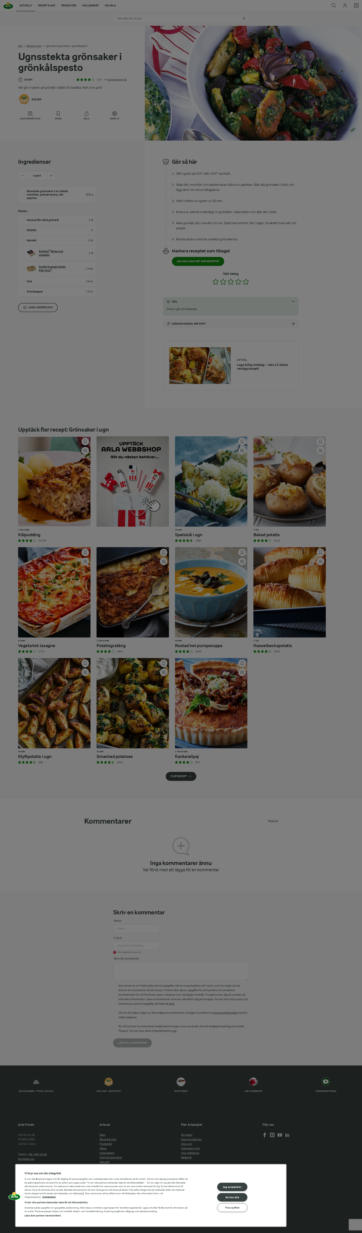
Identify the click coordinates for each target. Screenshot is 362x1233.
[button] (14, 1197)
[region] (151, 1195)
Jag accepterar (232, 1187)
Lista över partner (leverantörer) (43, 1215)
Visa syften (232, 1207)
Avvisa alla (232, 1197)
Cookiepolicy (49, 1197)
